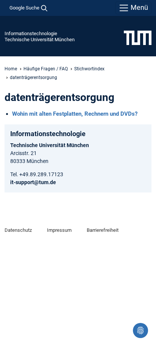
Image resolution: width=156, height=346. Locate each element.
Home (11, 68)
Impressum (59, 230)
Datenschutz (18, 230)
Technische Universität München (40, 39)
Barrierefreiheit (103, 230)
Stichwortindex (89, 68)
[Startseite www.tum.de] (137, 37)
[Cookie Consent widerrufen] (140, 330)
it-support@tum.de (33, 182)
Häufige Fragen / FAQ (45, 68)
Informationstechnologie (31, 33)
